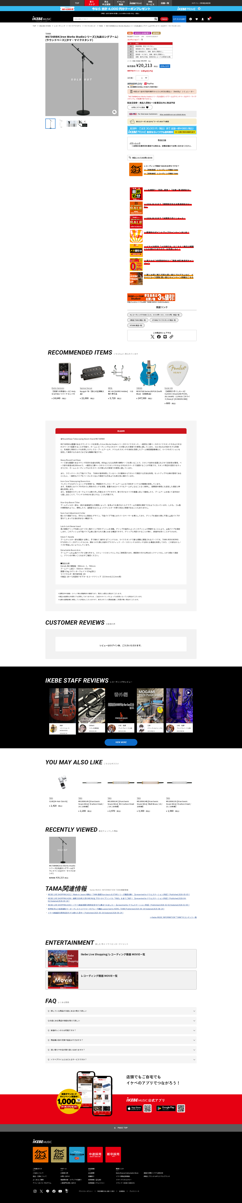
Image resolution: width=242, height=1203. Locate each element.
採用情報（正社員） (95, 1180)
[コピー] (171, 337)
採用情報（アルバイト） (96, 1183)
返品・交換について (40, 1176)
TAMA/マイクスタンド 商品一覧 (164, 320)
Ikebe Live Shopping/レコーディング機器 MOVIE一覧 (113, 954)
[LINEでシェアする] (165, 337)
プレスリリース (134, 1191)
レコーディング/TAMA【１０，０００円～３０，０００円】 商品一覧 (155, 315)
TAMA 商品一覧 (136, 325)
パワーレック (135, 143)
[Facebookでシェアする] (159, 337)
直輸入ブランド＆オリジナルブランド (157, 1176)
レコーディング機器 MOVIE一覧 (99, 976)
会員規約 (122, 1191)
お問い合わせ (65, 1176)
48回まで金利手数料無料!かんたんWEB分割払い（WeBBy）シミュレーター (163, 91)
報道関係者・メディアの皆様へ (71, 1180)
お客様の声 (64, 1173)
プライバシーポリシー (86, 1191)
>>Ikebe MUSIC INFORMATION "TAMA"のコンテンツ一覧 (173, 917)
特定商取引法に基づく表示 (105, 1191)
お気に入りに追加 (138, 107)
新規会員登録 (205, 3)
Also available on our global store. (173, 114)
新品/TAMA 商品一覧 (138, 320)
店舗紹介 (91, 1176)
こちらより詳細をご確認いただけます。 (87, 1063)
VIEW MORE (121, 742)
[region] (121, 858)
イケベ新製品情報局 (123, 1176)
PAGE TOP (123, 1128)
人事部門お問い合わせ (68, 1183)
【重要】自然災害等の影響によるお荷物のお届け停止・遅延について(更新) (121, 13)
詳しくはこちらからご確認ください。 (165, 1044)
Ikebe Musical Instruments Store (127, 1173)
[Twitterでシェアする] (152, 337)
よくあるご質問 (38, 1180)
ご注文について (38, 1173)
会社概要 (91, 1173)
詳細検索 (164, 19)
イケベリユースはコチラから (81, 1053)
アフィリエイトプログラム (42, 1183)
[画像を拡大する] (114, 112)
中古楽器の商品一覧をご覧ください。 (122, 1034)
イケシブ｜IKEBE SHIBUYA (125, 1183)
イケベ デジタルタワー (124, 1180)
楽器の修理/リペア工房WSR (153, 1173)
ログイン (195, 3)
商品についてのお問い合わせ (142, 157)
